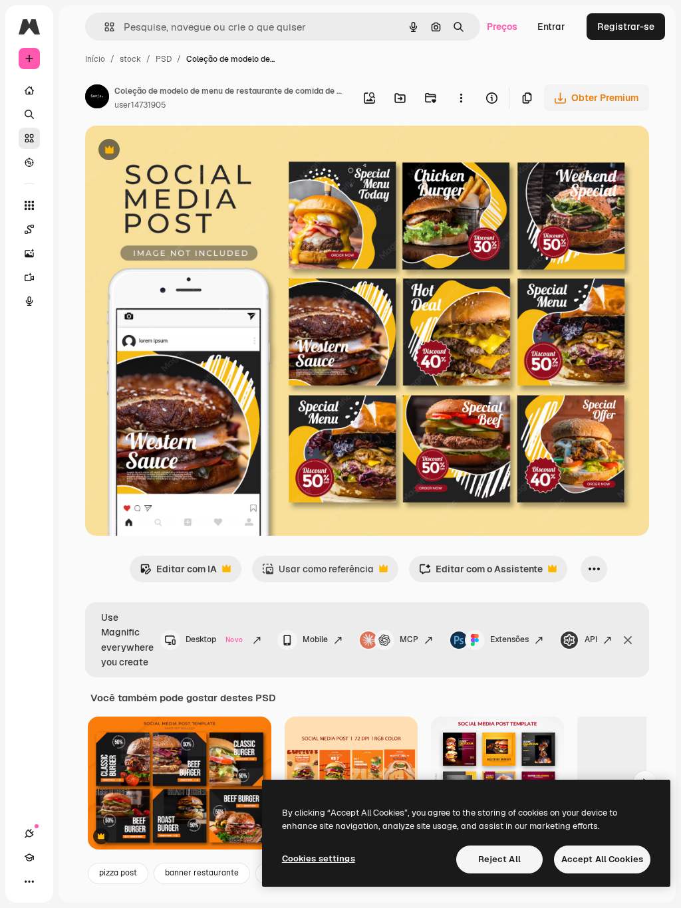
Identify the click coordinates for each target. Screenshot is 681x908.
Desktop (214, 639)
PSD (164, 59)
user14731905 (140, 105)
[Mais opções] (461, 97)
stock (130, 59)
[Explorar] (29, 162)
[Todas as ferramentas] (29, 205)
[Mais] (29, 881)
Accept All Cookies (602, 859)
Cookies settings (318, 858)
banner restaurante (202, 872)
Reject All (499, 859)
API (591, 639)
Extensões (509, 639)
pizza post (118, 872)
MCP (409, 639)
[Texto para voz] (29, 301)
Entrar (551, 27)
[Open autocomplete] (104, 27)
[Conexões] (29, 833)
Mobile (315, 639)
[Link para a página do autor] (97, 98)
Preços (502, 27)
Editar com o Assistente (481, 572)
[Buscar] (29, 114)
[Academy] (29, 857)
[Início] (29, 90)
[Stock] (29, 138)
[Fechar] (627, 640)
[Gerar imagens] (29, 253)
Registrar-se (625, 27)
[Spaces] (29, 229)
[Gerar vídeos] (29, 277)
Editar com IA (178, 572)
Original (170, 151)
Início (95, 59)
